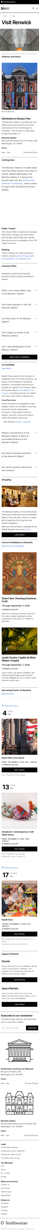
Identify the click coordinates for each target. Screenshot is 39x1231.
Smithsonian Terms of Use (11, 1154)
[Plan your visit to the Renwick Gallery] (19, 1102)
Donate (3, 1177)
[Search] (33, 8)
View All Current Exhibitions (13, 546)
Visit (13, 16)
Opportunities (6, 1195)
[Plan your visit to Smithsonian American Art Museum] (22, 1074)
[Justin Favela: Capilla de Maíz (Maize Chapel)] (19, 641)
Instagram (4, 1207)
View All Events (8, 694)
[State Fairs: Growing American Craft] (19, 573)
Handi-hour (7, 919)
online (27, 529)
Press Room (5, 1188)
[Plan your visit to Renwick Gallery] (22, 1126)
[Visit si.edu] (19, 1223)
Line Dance (13, 758)
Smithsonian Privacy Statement (13, 1151)
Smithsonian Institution (9, 1147)
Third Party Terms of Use (10, 1158)
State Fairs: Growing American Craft (19, 600)
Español (27, 422)
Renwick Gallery (11, 609)
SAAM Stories (6, 1192)
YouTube (4, 1210)
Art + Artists (5, 1173)
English (18, 422)
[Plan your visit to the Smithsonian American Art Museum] (19, 1050)
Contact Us (5, 1185)
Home (4, 16)
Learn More (6, 368)
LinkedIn (4, 1214)
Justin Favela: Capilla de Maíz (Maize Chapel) (19, 659)
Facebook (5, 1203)
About (3, 1169)
